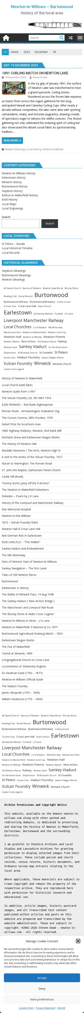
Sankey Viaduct (33, 346)
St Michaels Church (28, 352)
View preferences (42, 999)
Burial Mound (26, 296)
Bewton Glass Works (53, 288)
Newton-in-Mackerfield (34, 332)
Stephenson (10, 352)
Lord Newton (40, 327)
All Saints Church (12, 288)
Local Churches (17, 326)
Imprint (61, 1008)
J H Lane (69, 313)
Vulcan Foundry (18, 363)
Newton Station (12, 341)
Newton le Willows (32, 337)
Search (6, 217)
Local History (34, 149)
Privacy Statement (45, 1008)
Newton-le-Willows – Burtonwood (42, 6)
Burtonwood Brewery (42, 301)
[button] (78, 941)
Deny (42, 988)
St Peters (61, 352)
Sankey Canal (10, 347)
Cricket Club (10, 306)
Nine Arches (28, 341)
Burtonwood (51, 295)
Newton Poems (54, 337)
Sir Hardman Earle (57, 347)
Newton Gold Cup (57, 332)
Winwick (42, 363)
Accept (42, 978)
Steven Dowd (40, 77)
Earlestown (18, 312)
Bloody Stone (71, 288)
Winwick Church (62, 364)
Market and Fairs (12, 332)
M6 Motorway (55, 327)
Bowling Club (10, 296)
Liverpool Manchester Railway (33, 320)
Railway (62, 341)
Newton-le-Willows (53, 149)
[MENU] (80, 37)
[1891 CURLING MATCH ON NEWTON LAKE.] (14, 83)
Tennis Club (9, 357)
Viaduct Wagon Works (52, 357)
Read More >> (12, 140)
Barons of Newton (32, 288)
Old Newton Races (46, 341)
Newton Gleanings (15, 149)
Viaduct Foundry (28, 357)
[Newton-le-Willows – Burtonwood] (5, 37)
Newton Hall (12, 337)
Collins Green (64, 302)
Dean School (44, 306)
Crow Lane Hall (27, 306)
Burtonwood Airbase (16, 301)
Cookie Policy (26, 1008)
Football (59, 313)
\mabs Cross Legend (14, 369)
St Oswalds (46, 352)
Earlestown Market (43, 313)
